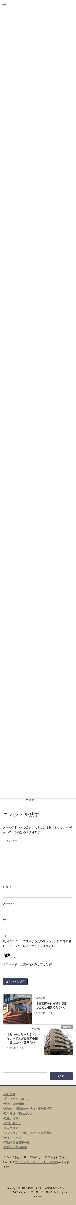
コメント (10, 840)
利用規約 (52, 1162)
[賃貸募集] (58, 1039)
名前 (7, 886)
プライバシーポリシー (29, 1162)
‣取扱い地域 (10, 1118)
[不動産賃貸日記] (17, 1008)
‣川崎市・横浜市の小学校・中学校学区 (27, 1108)
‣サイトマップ (12, 1137)
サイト (7, 920)
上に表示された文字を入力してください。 (30, 964)
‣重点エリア (10, 1128)
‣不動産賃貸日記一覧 (16, 1142)
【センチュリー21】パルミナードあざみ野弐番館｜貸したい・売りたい (22, 1038)
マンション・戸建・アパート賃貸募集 (28, 1133)
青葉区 (32, 799)
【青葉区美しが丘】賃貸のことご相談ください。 (51, 1005)
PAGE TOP (70, 1165)
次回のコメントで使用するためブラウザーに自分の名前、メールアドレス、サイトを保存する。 (37, 943)
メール (8, 903)
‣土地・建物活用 (13, 1104)
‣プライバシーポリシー (17, 1099)
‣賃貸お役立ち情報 (15, 1147)
